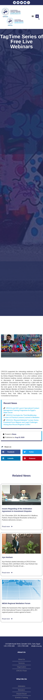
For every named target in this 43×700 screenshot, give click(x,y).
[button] (32, 16)
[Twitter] (21, 2)
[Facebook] (18, 2)
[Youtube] (25, 2)
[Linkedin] (14, 2)
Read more (6, 526)
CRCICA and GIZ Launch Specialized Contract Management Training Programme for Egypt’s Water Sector (21, 410)
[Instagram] (28, 2)
